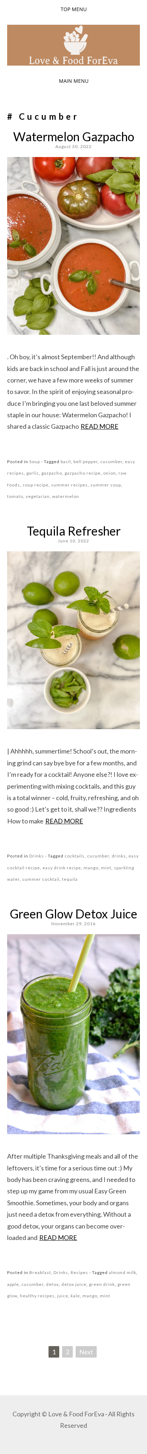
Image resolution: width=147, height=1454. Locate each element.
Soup (34, 461)
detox (52, 1284)
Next (86, 1352)
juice (62, 1295)
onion (109, 473)
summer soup (105, 485)
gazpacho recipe (83, 473)
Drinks (36, 856)
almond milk (122, 1272)
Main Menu (73, 80)
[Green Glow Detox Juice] (73, 1132)
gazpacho (51, 473)
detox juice (73, 1284)
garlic (32, 473)
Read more (99, 426)
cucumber (111, 461)
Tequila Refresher (74, 530)
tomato (15, 496)
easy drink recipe (61, 867)
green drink (102, 1284)
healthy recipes (37, 1295)
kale (75, 1295)
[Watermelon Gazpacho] (73, 332)
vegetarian (38, 496)
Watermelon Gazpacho (73, 136)
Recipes (79, 1272)
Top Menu (74, 9)
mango (90, 867)
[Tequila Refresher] (73, 727)
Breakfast (40, 1272)
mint (106, 867)
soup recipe (35, 485)
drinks (119, 856)
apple (13, 1284)
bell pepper (86, 461)
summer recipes (69, 485)
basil (66, 461)
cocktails (75, 856)
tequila (70, 879)
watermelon (65, 496)
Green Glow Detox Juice (73, 913)
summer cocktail (41, 879)
